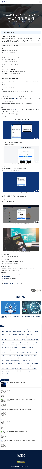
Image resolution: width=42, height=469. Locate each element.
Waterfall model (14, 350)
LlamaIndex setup (19, 363)
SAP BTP (19, 344)
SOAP (33, 342)
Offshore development (6, 331)
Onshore (8, 334)
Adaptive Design (23, 360)
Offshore (3, 334)
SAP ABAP (13, 344)
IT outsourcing (36, 331)
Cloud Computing (10, 329)
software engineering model (30, 355)
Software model (29, 350)
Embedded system (6, 352)
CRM (28, 336)
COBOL (21, 339)
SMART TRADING (24, 274)
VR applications (21, 342)
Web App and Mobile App (24, 357)
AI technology (25, 329)
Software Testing (23, 347)
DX (19, 371)
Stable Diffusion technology (8, 363)
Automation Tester (6, 350)
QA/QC (8, 347)
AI (6, 278)
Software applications (6, 371)
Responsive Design (15, 360)
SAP (2, 339)
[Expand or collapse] (40, 32)
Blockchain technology (27, 334)
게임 (37, 334)
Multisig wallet (8, 339)
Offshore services (27, 331)
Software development (17, 331)
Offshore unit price (6, 344)
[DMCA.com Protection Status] (21, 462)
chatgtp (17, 329)
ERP (25, 339)
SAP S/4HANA (25, 344)
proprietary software (19, 368)
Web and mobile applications (8, 368)
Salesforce (32, 336)
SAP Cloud (14, 371)
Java (37, 336)
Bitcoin (3, 73)
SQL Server (28, 368)
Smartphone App (31, 339)
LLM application (35, 363)
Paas (37, 339)
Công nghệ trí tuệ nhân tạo (7, 373)
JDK (37, 352)
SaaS (17, 336)
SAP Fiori (4, 347)
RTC (32, 357)
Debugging (15, 357)
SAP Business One (34, 344)
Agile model (21, 350)
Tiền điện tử (15, 355)
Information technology (16, 352)
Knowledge (12, 21)
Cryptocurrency (11, 336)
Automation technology (27, 352)
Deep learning (5, 342)
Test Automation (14, 347)
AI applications (27, 363)
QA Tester (34, 368)
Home (8, 21)
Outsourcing (14, 334)
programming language (25, 365)
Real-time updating (35, 365)
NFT (34, 334)
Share (34, 290)
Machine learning (13, 342)
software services (5, 360)
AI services (32, 329)
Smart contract (22, 336)
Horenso (21, 355)
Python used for (15, 365)
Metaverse (4, 336)
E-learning (28, 342)
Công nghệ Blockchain (6, 355)
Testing (10, 357)
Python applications (6, 365)
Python (37, 342)
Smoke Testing (31, 347)
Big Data (4, 278)
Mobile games (15, 339)
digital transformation (25, 371)
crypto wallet (4, 357)
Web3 (20, 334)
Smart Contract (15, 98)
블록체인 (30, 360)
